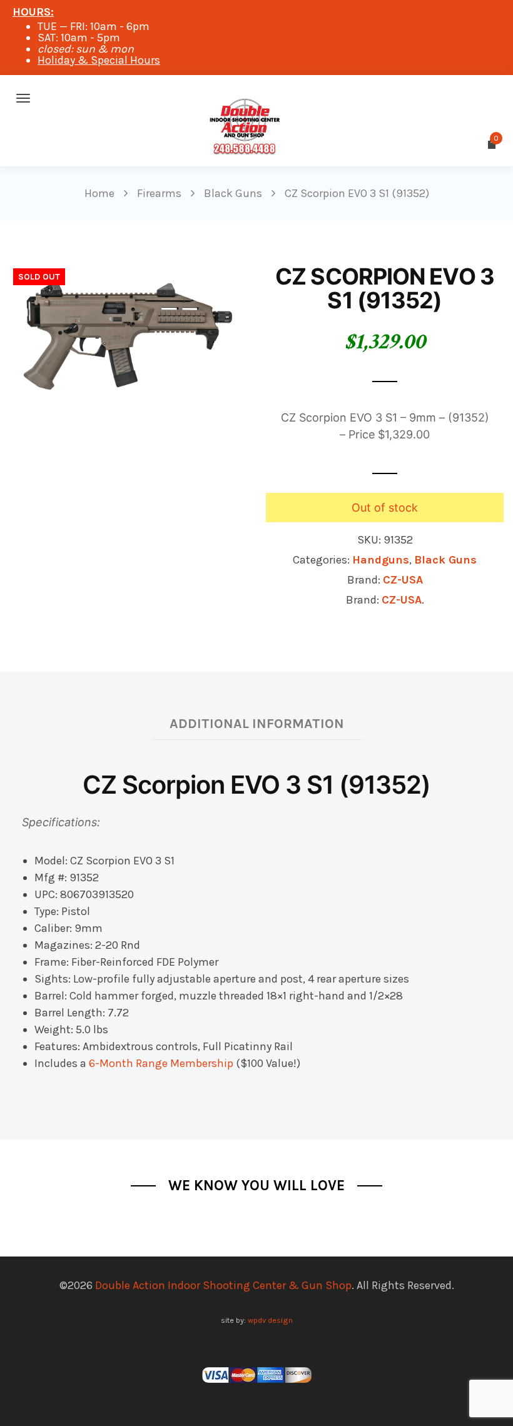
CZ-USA (403, 580)
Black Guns (445, 560)
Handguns (380, 560)
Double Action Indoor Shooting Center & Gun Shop (223, 1285)
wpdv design (270, 1320)
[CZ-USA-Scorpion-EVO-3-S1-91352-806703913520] (128, 335)
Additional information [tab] (257, 723)
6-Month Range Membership (161, 1063)
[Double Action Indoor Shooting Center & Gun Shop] (256, 98)
